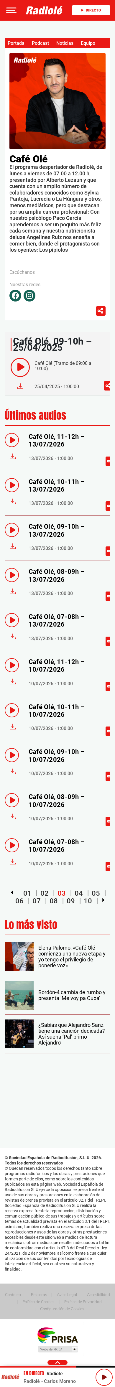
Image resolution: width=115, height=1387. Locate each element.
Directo (93, 10)
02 (44, 893)
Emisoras (39, 1294)
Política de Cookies (38, 1301)
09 (71, 901)
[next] (103, 900)
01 (27, 893)
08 (54, 901)
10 (88, 901)
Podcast (40, 43)
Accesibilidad (98, 1294)
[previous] (12, 892)
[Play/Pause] (104, 1377)
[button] (11, 10)
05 (96, 893)
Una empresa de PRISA (57, 1335)
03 (62, 893)
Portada (16, 43)
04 (79, 893)
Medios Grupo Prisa (58, 1349)
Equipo (88, 43)
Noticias (64, 43)
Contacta (13, 1294)
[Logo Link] (44, 10)
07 (36, 901)
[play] (20, 367)
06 (19, 901)
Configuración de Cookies (62, 1308)
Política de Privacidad (83, 1301)
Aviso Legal (67, 1294)
